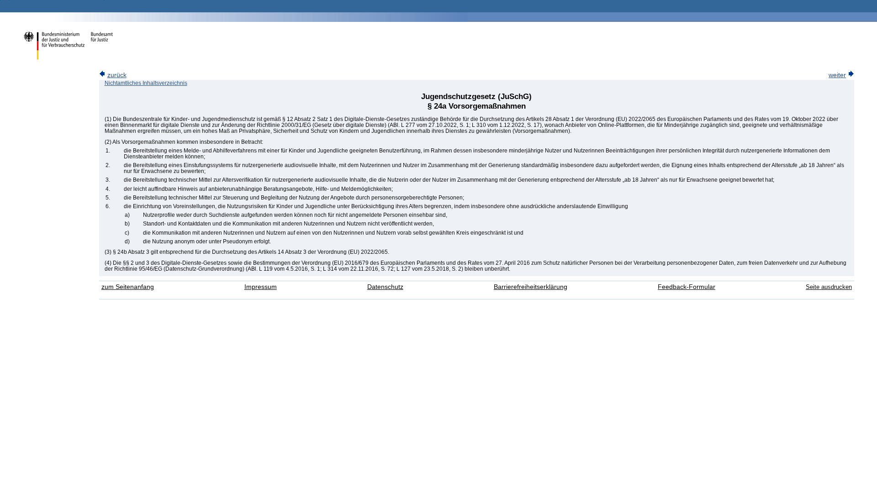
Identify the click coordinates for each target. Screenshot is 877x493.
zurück (117, 75)
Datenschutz (385, 286)
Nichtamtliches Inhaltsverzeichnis (146, 83)
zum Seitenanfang (127, 286)
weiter (837, 75)
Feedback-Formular (686, 286)
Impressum (260, 286)
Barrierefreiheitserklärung (530, 286)
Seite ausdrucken (829, 286)
